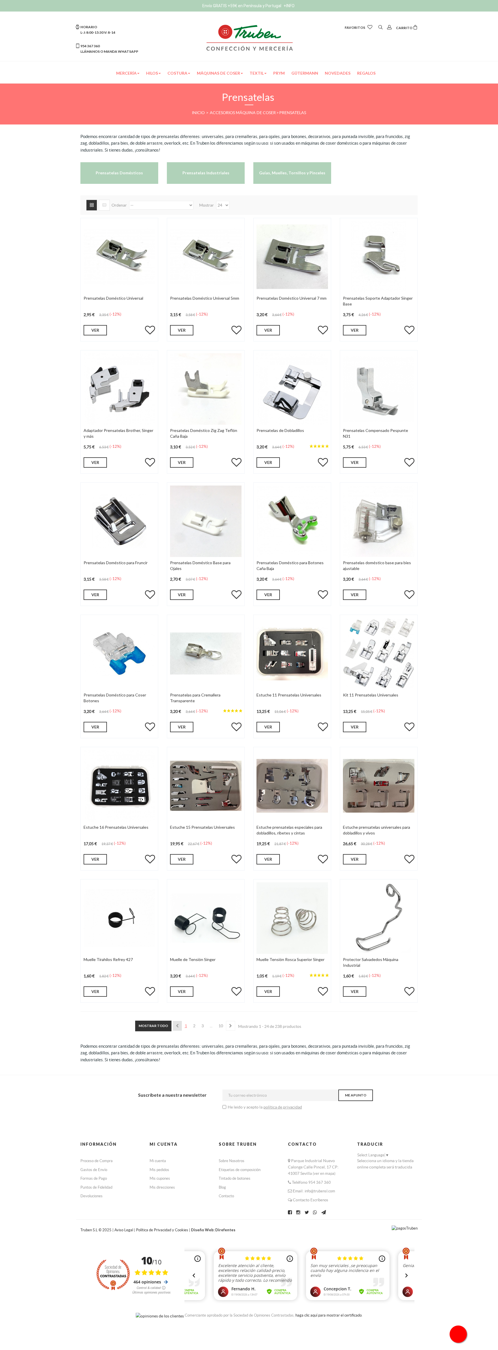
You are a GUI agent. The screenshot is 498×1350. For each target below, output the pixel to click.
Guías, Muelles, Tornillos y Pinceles (292, 172)
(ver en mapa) (324, 1173)
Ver (95, 330)
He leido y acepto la (245, 1107)
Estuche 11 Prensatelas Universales (288, 694)
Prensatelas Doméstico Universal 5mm (204, 298)
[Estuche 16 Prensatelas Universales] (119, 785)
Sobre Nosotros (231, 1161)
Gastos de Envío (93, 1170)
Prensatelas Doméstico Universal (113, 298)
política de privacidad (282, 1107)
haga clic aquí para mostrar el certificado (328, 1315)
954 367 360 (319, 1182)
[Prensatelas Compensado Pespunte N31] (378, 388)
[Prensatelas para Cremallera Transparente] (206, 653)
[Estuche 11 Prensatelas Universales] (292, 653)
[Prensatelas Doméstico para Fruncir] (119, 521)
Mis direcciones (162, 1187)
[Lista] (104, 205)
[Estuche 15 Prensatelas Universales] (206, 785)
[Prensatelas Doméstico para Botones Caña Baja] (292, 521)
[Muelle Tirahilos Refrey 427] (119, 917)
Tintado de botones (234, 1178)
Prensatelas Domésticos (119, 172)
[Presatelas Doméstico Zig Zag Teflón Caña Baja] (206, 388)
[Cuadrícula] (91, 205)
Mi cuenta (158, 1161)
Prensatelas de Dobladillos (280, 430)
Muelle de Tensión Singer (193, 959)
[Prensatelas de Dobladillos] (292, 388)
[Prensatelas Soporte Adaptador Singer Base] (378, 256)
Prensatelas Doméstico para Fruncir (116, 562)
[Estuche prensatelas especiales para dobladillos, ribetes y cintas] (292, 785)
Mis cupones (160, 1178)
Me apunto (355, 1095)
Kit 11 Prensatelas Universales (370, 694)
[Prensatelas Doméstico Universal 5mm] (206, 256)
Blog (222, 1187)
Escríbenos (319, 1200)
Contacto (226, 1196)
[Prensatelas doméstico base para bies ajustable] (378, 521)
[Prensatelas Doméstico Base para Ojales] (206, 521)
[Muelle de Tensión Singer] (206, 917)
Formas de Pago (93, 1178)
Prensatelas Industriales (205, 172)
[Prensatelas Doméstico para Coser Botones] (119, 653)
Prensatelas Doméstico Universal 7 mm (291, 298)
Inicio (198, 112)
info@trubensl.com (320, 1191)
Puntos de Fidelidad (96, 1187)
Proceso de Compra (96, 1161)
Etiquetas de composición (240, 1170)
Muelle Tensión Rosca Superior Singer (290, 959)
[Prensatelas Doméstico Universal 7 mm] (292, 256)
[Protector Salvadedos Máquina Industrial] (378, 917)
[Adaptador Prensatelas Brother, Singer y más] (119, 388)
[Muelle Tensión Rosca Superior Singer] (292, 917)
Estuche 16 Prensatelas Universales (116, 827)
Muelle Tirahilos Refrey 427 (108, 959)
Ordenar (119, 205)
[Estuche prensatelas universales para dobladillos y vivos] (378, 785)
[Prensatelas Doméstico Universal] (119, 256)
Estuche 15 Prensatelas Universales (202, 827)
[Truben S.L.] (249, 37)
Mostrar (207, 205)
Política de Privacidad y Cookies (162, 1230)
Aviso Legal (123, 1230)
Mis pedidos (159, 1170)
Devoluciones (91, 1196)
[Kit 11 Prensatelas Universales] (378, 653)
